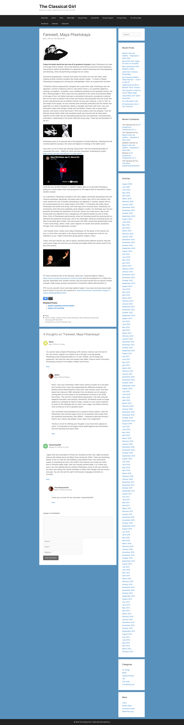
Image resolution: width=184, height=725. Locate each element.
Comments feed (128, 709)
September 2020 (128, 386)
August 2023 (127, 286)
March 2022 (126, 333)
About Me (44, 18)
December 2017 (128, 482)
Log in (124, 703)
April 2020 (126, 400)
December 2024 (128, 240)
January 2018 (127, 479)
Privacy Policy (122, 18)
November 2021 (128, 345)
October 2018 (127, 453)
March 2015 (126, 579)
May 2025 (126, 225)
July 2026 (126, 187)
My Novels (44, 24)
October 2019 (127, 418)
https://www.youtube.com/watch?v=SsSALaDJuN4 (62, 278)
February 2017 (127, 511)
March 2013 (126, 649)
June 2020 (126, 394)
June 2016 (126, 535)
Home (54, 18)
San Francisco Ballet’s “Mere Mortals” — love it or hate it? (131, 79)
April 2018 (126, 470)
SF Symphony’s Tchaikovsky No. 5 (131, 127)
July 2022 (126, 321)
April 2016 (126, 540)
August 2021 (127, 353)
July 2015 (125, 567)
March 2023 (126, 298)
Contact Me (95, 18)
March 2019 (126, 438)
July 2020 (126, 391)
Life (123, 679)
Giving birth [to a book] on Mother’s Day (58, 322)
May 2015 (126, 573)
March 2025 (126, 231)
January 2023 (127, 304)
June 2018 (126, 465)
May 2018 (126, 467)
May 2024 (126, 260)
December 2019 (128, 412)
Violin (61, 18)
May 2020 (126, 397)
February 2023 (127, 301)
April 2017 (126, 505)
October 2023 (127, 280)
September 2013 (128, 631)
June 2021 (126, 359)
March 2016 (126, 543)
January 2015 (127, 584)
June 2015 (126, 570)
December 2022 (128, 307)
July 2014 (126, 602)
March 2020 (126, 403)
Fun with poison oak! (130, 101)
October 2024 (127, 245)
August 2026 (127, 184)
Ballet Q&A (70, 18)
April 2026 (126, 196)
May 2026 (126, 193)
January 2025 (127, 237)
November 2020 (128, 380)
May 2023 (126, 292)
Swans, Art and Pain (56, 308)
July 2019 (126, 427)
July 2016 (126, 532)
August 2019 (127, 424)
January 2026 (127, 204)
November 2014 (128, 590)
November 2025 (128, 210)
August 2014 (127, 599)
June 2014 (126, 605)
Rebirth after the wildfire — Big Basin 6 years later (130, 55)
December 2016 (128, 517)
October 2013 (127, 628)
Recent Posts (82, 18)
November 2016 (128, 520)
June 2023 (126, 289)
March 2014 (126, 614)
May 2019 (126, 432)
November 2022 (128, 310)
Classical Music (128, 676)
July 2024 (126, 254)
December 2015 (128, 552)
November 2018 (128, 450)
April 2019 (126, 435)
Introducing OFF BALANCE (53, 320)
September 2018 (128, 456)
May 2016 (126, 538)
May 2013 (126, 643)
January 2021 (127, 374)
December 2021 (128, 342)
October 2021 (127, 348)
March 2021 (126, 368)
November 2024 (128, 242)
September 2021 (128, 351)
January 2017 (127, 514)
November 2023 (128, 277)
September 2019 (128, 421)
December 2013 (128, 622)
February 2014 (127, 616)
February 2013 (127, 652)
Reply (48, 366)
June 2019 (126, 429)
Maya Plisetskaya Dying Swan (89, 318)
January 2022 (127, 339)
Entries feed (126, 706)
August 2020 (127, 389)
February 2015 (127, 581)
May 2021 (126, 362)
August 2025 (127, 219)
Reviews (55, 24)
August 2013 (127, 634)
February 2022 (127, 336)
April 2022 (126, 330)
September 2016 (128, 526)
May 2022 (126, 327)
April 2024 (126, 263)
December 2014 (128, 587)
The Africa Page (135, 18)
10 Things (126, 670)
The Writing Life (128, 684)
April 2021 (126, 365)
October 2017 (127, 488)
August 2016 (127, 529)
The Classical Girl (57, 6)
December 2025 (128, 207)
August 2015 (127, 564)
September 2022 (128, 316)
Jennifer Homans (61, 318)
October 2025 (127, 213)
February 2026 (127, 201)
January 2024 (127, 272)
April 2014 (126, 611)
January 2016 (127, 549)
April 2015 (126, 576)
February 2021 (127, 371)
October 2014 (127, 593)
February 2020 (127, 406)
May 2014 (126, 608)
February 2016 (127, 546)
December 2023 (128, 275)
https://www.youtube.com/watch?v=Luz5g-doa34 (62, 154)
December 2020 (128, 377)
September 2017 (128, 491)
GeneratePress (105, 722)
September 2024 (128, 248)
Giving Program (108, 18)
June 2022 (126, 324)
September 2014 (128, 596)
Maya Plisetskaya (73, 318)
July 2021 (125, 356)
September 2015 (128, 561)
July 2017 (125, 497)
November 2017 (128, 485)
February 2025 (127, 234)
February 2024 (127, 269)
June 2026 (126, 190)
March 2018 (126, 473)
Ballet (47, 316)
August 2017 (127, 494)
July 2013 (126, 637)
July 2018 (125, 462)
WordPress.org (127, 711)
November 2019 (128, 415)
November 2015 (128, 555)
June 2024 (126, 257)
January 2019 (127, 444)
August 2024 (127, 251)
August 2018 (127, 459)
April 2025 (126, 228)
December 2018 (128, 447)
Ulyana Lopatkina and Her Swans (61, 306)
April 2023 (126, 295)
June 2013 (126, 640)
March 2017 (126, 508)
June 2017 (126, 500)
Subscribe (65, 24)
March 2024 (126, 266)
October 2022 (127, 313)
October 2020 (127, 383)
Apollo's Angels (50, 318)
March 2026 (126, 199)
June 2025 (126, 222)
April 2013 (126, 646)
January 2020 (127, 409)
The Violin (126, 682)
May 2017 (126, 503)
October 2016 (127, 523)
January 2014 (127, 619)
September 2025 (128, 216)
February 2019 (127, 441)
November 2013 (128, 625)
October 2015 (127, 558)
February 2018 (127, 476)
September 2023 (128, 283)
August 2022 (127, 318)
